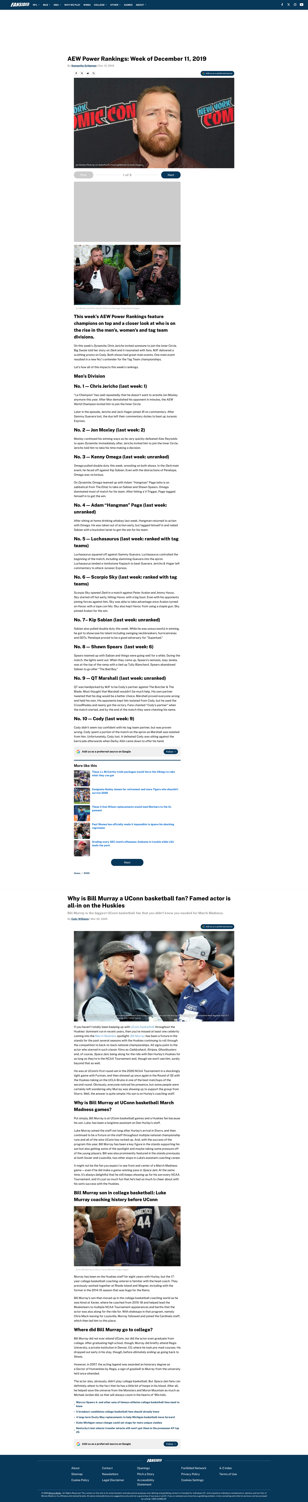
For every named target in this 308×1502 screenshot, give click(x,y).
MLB (45, 5)
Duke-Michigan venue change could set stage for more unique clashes (119, 1422)
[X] (288, 4)
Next (171, 175)
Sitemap (77, 1474)
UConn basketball (142, 1027)
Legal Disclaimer (113, 1480)
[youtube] (301, 4)
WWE (87, 873)
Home (77, 873)
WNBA (87, 5)
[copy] (93, 73)
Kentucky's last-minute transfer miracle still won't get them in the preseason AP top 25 (127, 1430)
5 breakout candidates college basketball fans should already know (117, 1411)
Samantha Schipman (84, 65)
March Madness (105, 1036)
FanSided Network (193, 1468)
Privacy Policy (190, 1474)
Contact (107, 1468)
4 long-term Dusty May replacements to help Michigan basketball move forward (125, 1417)
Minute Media (55, 1493)
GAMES (128, 5)
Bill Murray (137, 1036)
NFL (35, 5)
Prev (83, 175)
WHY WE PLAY (72, 5)
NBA (56, 5)
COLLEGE (99, 5)
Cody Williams (80, 918)
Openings (143, 1468)
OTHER (114, 5)
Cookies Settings (192, 1480)
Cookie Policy (80, 1480)
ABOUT (140, 5)
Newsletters (110, 1474)
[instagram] (295, 4)
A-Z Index (225, 1468)
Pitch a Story (145, 1474)
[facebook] (282, 4)
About (75, 1468)
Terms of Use (228, 1474)
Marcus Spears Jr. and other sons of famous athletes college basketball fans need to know (127, 1404)
